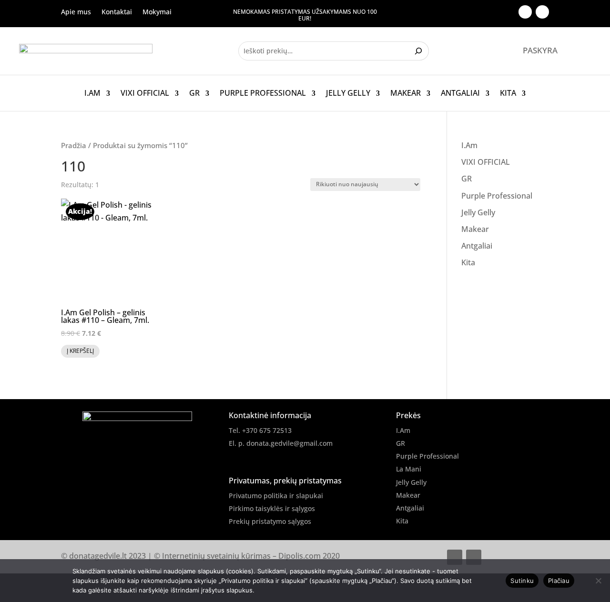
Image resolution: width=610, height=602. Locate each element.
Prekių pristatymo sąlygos (270, 521)
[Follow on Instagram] (542, 12)
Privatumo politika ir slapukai (276, 495)
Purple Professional (263, 93)
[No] (598, 580)
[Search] (419, 50)
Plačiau (558, 580)
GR (194, 93)
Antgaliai (460, 93)
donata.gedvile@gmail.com (289, 443)
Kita (508, 93)
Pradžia (73, 145)
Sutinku (522, 580)
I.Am (92, 93)
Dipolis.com (299, 556)
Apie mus (76, 12)
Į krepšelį (80, 351)
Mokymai (157, 12)
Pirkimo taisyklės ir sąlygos (272, 508)
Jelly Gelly (348, 93)
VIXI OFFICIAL (145, 93)
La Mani (408, 468)
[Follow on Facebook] (525, 12)
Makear (405, 93)
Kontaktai (117, 12)
